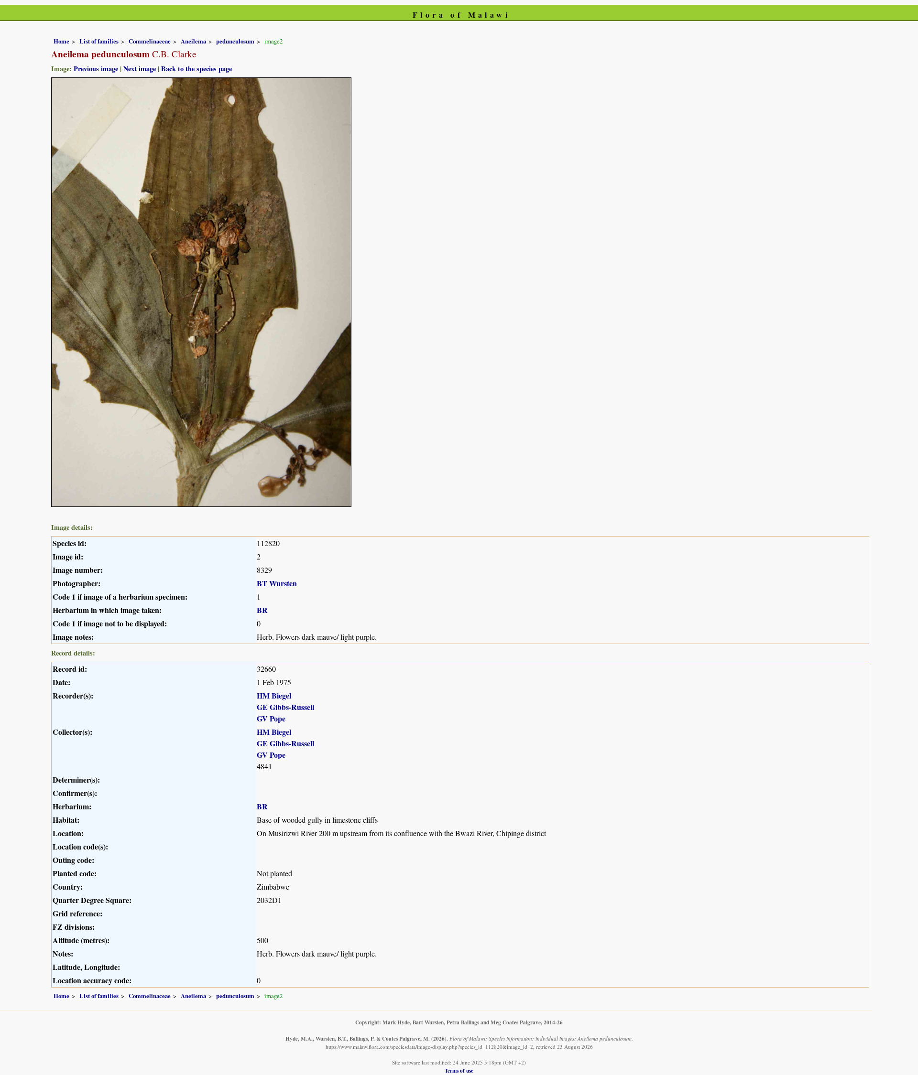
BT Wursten (277, 583)
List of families (99, 41)
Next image (139, 69)
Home (61, 41)
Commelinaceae (150, 41)
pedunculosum (235, 41)
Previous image (96, 69)
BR (262, 609)
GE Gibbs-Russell (285, 706)
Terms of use (459, 1070)
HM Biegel (274, 695)
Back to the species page (196, 69)
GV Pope (271, 718)
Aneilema (193, 41)
